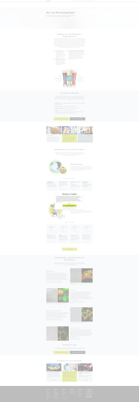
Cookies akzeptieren (69, 205)
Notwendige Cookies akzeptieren (69, 207)
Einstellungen (69, 203)
